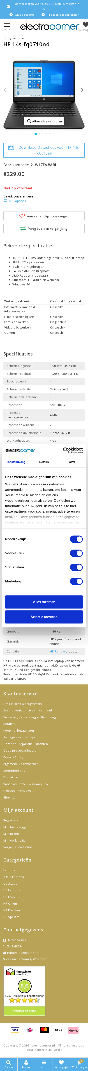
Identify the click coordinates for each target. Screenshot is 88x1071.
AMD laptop (60, 665)
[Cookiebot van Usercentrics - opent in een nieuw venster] (63, 450)
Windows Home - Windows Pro (25, 784)
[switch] (76, 553)
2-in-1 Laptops (13, 877)
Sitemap (9, 797)
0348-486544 (15, 946)
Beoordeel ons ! (15, 771)
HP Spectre (11, 917)
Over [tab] (72, 462)
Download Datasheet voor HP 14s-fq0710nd (49, 150)
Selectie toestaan (44, 617)
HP (5, 665)
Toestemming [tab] (15, 462)
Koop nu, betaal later (18, 730)
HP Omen (10, 903)
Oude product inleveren (21, 750)
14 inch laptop (53, 661)
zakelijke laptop (15, 679)
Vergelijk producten (17, 847)
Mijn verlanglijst (14, 840)
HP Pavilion (11, 910)
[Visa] (16, 1032)
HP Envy (9, 897)
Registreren (12, 820)
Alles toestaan (44, 602)
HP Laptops (11, 890)
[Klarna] (73, 1032)
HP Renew (57, 651)
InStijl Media (54, 1050)
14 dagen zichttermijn (19, 737)
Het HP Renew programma (22, 704)
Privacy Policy (13, 757)
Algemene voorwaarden (21, 764)
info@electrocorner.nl (23, 953)
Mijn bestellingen (15, 827)
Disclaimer (11, 777)
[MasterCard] (46, 1032)
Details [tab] (44, 462)
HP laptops (17, 201)
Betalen (9, 724)
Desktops (10, 883)
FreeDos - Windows (17, 791)
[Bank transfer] (60, 1032)
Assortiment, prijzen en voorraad (27, 710)
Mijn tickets (11, 834)
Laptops (9, 870)
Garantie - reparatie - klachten (25, 744)
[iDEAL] (31, 1032)
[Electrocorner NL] (49, 26)
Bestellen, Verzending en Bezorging (29, 717)
